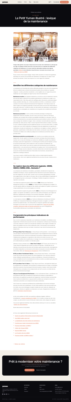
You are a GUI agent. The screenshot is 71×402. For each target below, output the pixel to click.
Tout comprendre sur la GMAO (46, 391)
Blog (30, 2)
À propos (26, 391)
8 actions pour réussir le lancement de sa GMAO (27, 323)
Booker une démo (29, 370)
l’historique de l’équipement (31, 250)
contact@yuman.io (59, 387)
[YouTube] (4, 394)
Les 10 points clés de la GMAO (22, 333)
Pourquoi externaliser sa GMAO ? (23, 325)
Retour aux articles (36, 12)
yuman (5, 2)
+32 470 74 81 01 (58, 389)
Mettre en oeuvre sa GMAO (21, 72)
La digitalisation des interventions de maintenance (27, 320)
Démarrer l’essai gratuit (40, 370)
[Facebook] (6, 394)
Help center (36, 2)
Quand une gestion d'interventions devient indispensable (29, 315)
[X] (8, 394)
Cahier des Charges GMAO (21, 328)
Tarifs (25, 2)
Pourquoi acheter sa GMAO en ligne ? (24, 335)
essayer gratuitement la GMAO (28, 298)
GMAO (20, 70)
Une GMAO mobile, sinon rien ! (22, 318)
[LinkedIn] (2, 394)
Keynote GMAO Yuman (20, 330)
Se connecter (56, 2)
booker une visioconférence (21, 304)
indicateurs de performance (25, 290)
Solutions (20, 2)
